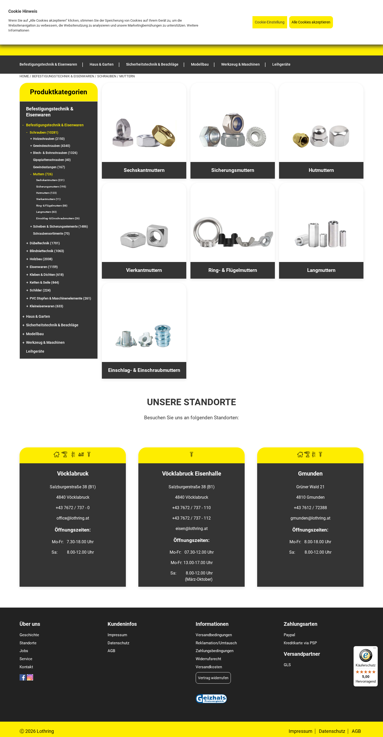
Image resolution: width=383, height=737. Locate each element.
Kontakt (26, 667)
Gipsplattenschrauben (52, 160)
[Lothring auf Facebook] (23, 679)
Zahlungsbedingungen (214, 650)
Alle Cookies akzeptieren (311, 22)
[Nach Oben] (379, 733)
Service (26, 659)
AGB (111, 650)
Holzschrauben (49, 139)
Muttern (43, 174)
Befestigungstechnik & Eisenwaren (63, 76)
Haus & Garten (38, 316)
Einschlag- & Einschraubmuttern (58, 218)
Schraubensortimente (51, 233)
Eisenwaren (44, 267)
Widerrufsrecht (208, 659)
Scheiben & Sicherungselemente (60, 226)
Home (25, 76)
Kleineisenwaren (46, 306)
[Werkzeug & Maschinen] (64, 455)
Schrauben (107, 76)
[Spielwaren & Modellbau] (81, 455)
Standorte (28, 643)
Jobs (24, 650)
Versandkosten (209, 667)
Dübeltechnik (45, 243)
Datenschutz (118, 643)
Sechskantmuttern (50, 180)
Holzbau (41, 259)
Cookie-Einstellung (270, 22)
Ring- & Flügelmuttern (51, 205)
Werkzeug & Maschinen (45, 342)
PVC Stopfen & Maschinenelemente (60, 298)
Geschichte (29, 635)
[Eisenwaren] (191, 455)
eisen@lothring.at (192, 528)
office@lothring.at (73, 518)
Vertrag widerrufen (213, 678)
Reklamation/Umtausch (216, 643)
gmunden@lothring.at (310, 518)
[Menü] (375, 649)
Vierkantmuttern (48, 199)
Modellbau (35, 334)
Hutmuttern (46, 193)
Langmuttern (46, 212)
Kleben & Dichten (47, 275)
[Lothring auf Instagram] (30, 679)
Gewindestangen (49, 167)
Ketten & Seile (44, 282)
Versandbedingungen (214, 635)
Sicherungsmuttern (51, 186)
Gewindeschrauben (51, 146)
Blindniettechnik (47, 251)
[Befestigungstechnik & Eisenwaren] (89, 455)
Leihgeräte (35, 351)
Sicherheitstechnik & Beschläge (52, 325)
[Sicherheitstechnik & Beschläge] (73, 455)
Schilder (40, 290)
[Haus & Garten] (57, 455)
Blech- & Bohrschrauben (55, 153)
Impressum (117, 635)
